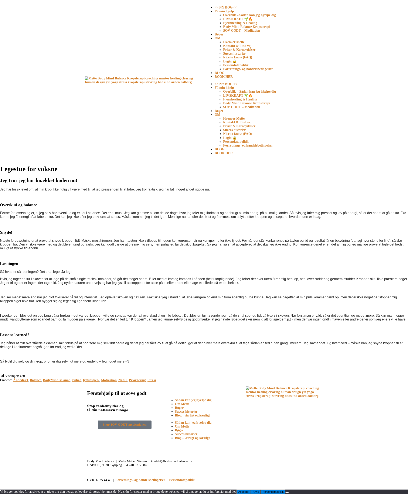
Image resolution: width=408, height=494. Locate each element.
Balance (35, 380)
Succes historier (234, 53)
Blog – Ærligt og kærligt (192, 415)
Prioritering (137, 380)
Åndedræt (20, 380)
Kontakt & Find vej (237, 46)
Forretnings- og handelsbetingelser (248, 69)
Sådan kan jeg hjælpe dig (193, 400)
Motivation (109, 380)
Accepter (243, 491)
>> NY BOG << (226, 7)
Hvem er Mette (234, 42)
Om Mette (182, 404)
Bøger (219, 34)
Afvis (256, 491)
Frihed (76, 380)
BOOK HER (224, 76)
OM (217, 38)
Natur (122, 380)
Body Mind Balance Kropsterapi (246, 26)
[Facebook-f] (211, 461)
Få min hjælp (224, 11)
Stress (151, 380)
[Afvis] (287, 492)
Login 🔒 (230, 61)
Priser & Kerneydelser (239, 49)
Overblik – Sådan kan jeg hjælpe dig (249, 15)
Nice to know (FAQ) (237, 57)
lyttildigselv (91, 380)
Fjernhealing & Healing (240, 23)
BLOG (219, 73)
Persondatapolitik (236, 65)
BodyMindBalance (56, 380)
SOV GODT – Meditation (241, 30)
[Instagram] (223, 461)
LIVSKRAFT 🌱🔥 (238, 19)
